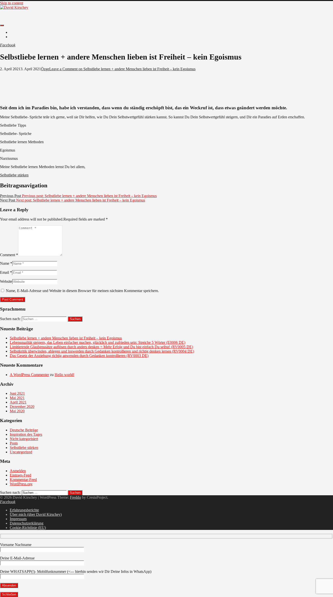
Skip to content (11, 3)
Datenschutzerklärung (26, 523)
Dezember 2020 (22, 407)
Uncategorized (21, 452)
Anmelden (18, 471)
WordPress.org (21, 484)
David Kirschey (12, 16)
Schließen (9, 594)
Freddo (75, 497)
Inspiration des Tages (26, 434)
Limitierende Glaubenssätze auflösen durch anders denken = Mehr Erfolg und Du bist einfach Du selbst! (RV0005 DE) (101, 347)
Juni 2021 (17, 393)
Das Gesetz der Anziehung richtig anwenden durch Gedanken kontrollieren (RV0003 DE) (79, 356)
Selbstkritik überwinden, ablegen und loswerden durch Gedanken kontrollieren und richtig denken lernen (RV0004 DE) (102, 351)
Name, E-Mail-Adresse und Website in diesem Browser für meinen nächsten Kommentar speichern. (82, 291)
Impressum (18, 519)
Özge (45, 69)
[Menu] (2, 25)
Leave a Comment (122, 69)
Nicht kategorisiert (24, 439)
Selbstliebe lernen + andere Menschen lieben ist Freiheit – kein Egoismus (66, 338)
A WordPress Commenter (29, 375)
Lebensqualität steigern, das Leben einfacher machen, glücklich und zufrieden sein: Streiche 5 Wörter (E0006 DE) (97, 342)
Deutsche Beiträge (24, 32)
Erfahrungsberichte (24, 510)
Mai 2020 (17, 411)
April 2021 (18, 402)
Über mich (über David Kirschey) (36, 514)
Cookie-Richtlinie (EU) (28, 528)
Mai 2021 (17, 398)
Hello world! (64, 375)
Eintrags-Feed (20, 475)
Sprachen (17, 37)
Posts (14, 443)
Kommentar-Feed (23, 479)
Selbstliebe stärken (14, 175)
